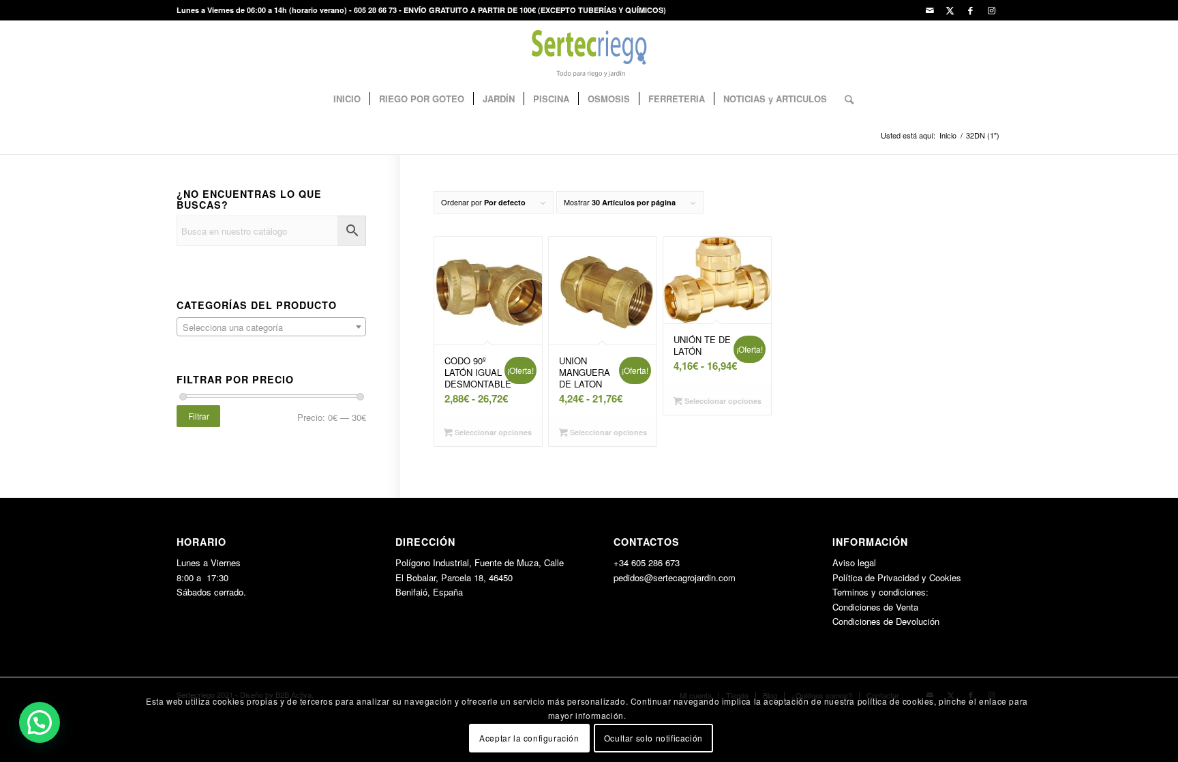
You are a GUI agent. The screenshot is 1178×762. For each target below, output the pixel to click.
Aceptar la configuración (529, 738)
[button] (39, 722)
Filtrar (198, 416)
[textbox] (271, 327)
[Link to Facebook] (970, 10)
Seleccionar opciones (492, 432)
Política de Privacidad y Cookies (896, 577)
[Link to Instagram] (991, 10)
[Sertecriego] (589, 51)
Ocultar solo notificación (653, 738)
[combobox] (271, 326)
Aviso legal (854, 562)
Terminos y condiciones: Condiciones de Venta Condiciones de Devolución (885, 606)
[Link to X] (950, 10)
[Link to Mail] (929, 10)
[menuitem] (346, 99)
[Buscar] (845, 99)
